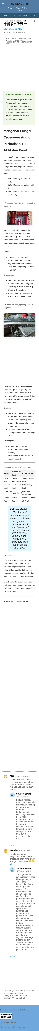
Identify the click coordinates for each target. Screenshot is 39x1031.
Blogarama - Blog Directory (12, 1027)
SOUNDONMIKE (19, 4)
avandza (14, 850)
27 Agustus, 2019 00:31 (26, 850)
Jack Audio (23, 16)
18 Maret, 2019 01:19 (21, 776)
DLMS (13, 16)
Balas (12, 846)
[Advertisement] (19, 68)
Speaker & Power (25, 38)
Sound (14, 38)
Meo (12, 776)
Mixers (33, 16)
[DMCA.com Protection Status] (6, 1018)
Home (5, 16)
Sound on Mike (23, 794)
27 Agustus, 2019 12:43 (24, 871)
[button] (34, 21)
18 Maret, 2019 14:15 (23, 796)
